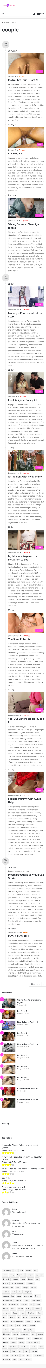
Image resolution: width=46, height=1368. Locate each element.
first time (24, 1304)
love (18, 1326)
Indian (5, 1321)
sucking (34, 1351)
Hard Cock (31, 1313)
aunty (12, 1275)
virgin (29, 1355)
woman (28, 1359)
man (24, 1326)
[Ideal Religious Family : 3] (8, 1047)
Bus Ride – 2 (22, 1033)
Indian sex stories (17, 1321)
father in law (36, 1300)
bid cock (30, 1275)
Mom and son (28, 1330)
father (27, 1300)
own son (21, 1338)
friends (5, 1309)
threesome (14, 1355)
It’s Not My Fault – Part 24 (27, 1088)
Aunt (5, 1275)
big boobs (39, 1275)
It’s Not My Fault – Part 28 (23, 80)
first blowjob (13, 1304)
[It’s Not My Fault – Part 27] (8, 1103)
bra (37, 1279)
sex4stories (13, 1347)
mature (5, 1330)
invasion (29, 1321)
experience (28, 1296)
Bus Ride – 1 (22, 1011)
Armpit (28, 1271)
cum (13, 1292)
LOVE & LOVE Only (19, 935)
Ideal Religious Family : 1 (22, 400)
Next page (35, 984)
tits (23, 1355)
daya (19, 1296)
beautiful (20, 1275)
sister (13, 1351)
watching (6, 1359)
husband (12, 1317)
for (31, 1304)
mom (19, 1330)
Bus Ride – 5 (22, 1077)
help (39, 1313)
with (21, 1359)
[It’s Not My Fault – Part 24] (8, 1091)
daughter (28, 1292)
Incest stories (35, 1317)
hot (4, 1317)
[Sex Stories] (9, 5)
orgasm (11, 1338)
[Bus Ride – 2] (8, 1036)
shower (5, 1351)
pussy (14, 1342)
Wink (14, 1253)
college (25, 1287)
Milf (13, 1330)
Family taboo (7, 1300)
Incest (25, 1317)
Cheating (30, 1283)
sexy (41, 1347)
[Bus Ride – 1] (8, 1014)
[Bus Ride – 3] (8, 1058)
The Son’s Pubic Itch (20, 639)
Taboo (5, 1355)
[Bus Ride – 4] (8, 1069)
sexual (34, 1347)
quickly (21, 1342)
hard (22, 1313)
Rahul (14, 1209)
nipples (40, 1334)
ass (35, 1271)
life (4, 1326)
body (23, 1279)
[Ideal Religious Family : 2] (8, 1025)
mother (15, 1334)
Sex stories (24, 1347)
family (37, 1296)
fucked (20, 1309)
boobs (30, 1279)
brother (5, 1283)
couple (33, 1287)
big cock (6, 1279)
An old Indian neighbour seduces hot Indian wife (23, 1169)
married (32, 1326)
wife (14, 1359)
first (4, 1304)
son (20, 1351)
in (19, 1317)
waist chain (38, 1355)
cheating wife (8, 1287)
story (26, 1351)
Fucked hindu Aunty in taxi (13, 1187)
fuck (12, 1309)
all (15, 1271)
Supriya (15, 1220)
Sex (4, 1347)
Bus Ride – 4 (22, 1066)
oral (4, 1338)
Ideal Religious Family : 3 (27, 1044)
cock (18, 1287)
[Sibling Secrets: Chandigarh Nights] (8, 1003)
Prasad (5, 1342)
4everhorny (7, 1271)
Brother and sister (18, 1283)
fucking (28, 1309)
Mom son (6, 1334)
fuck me (37, 1309)
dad (20, 1292)
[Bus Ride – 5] (8, 1080)
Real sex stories (32, 1342)
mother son (25, 1334)
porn (28, 1338)
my (33, 1334)
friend (38, 1304)
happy (15, 1313)
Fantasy (18, 1300)
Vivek (14, 1242)
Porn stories (37, 1338)
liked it (11, 1326)
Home (6, 22)
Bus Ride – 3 (15, 153)
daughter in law (8, 1296)
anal (21, 1271)
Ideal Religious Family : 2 (27, 1022)
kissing (37, 1321)
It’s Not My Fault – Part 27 (27, 1099)
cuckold (6, 1292)
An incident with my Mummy (25, 476)
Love (14, 1231)
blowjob (15, 1279)
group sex (6, 1313)
